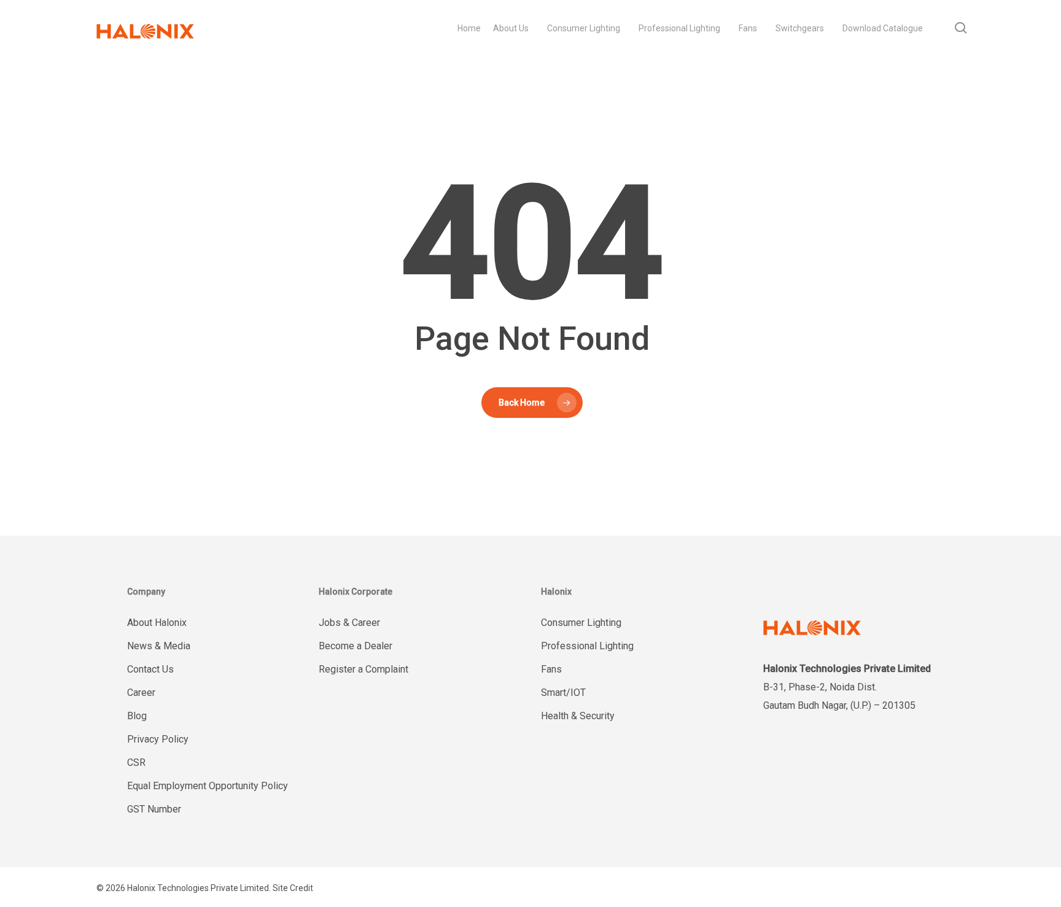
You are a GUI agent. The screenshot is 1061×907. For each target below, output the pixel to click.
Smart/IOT (563, 692)
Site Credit (293, 888)
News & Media (158, 646)
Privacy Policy (157, 739)
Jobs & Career (349, 622)
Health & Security (578, 716)
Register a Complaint (363, 669)
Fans (551, 669)
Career (141, 692)
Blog (137, 716)
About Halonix (157, 622)
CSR (136, 762)
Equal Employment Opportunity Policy (207, 786)
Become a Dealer (355, 646)
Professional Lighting (587, 646)
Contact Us (150, 669)
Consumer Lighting (581, 622)
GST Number (154, 809)
